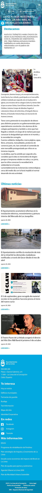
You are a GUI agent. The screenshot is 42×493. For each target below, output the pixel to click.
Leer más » (5, 224)
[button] (2, 23)
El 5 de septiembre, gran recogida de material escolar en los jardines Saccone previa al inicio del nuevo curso (20, 299)
